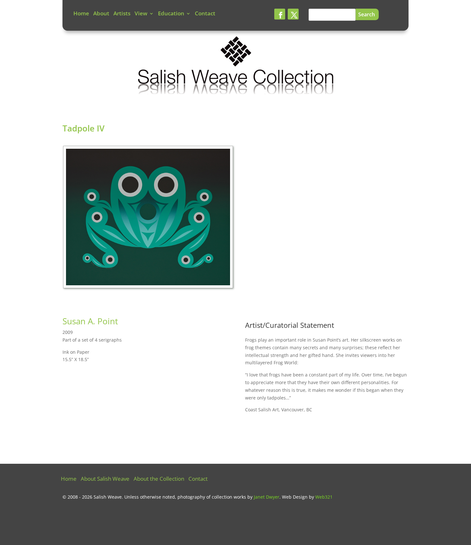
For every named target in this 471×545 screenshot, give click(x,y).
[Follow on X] (293, 14)
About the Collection (159, 479)
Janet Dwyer (266, 497)
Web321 (324, 497)
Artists (121, 14)
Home (81, 14)
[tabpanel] (149, 218)
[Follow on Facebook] (279, 14)
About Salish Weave (105, 479)
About (101, 14)
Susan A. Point (90, 321)
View (141, 14)
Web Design (295, 497)
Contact (205, 14)
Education (171, 14)
